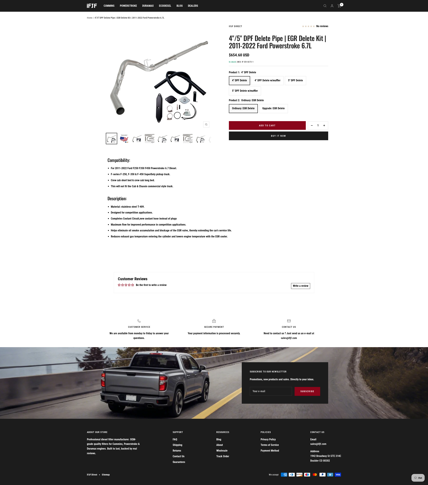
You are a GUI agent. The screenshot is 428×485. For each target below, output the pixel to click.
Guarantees (179, 462)
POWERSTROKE (128, 5)
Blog (218, 439)
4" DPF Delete (239, 80)
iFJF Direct (235, 26)
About (219, 445)
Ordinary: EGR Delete (243, 108)
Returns (177, 450)
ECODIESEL (165, 5)
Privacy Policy (268, 439)
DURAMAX (148, 5)
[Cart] (339, 6)
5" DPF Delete (295, 80)
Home (89, 17)
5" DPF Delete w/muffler (245, 90)
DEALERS (193, 5)
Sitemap (106, 474)
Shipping (177, 445)
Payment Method (270, 450)
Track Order (222, 456)
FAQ (175, 439)
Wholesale (222, 450)
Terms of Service (270, 445)
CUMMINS (109, 5)
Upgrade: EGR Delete (273, 108)
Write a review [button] (300, 285)
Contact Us (178, 456)
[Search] (325, 5)
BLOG (180, 5)
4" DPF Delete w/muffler (267, 80)
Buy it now (278, 136)
